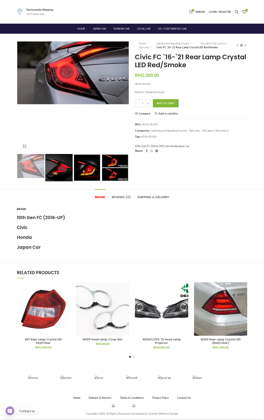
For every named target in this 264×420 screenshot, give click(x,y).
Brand (100, 197)
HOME (81, 28)
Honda (174, 146)
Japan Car (99, 28)
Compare (144, 113)
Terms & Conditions (132, 397)
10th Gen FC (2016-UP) (149, 146)
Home (142, 43)
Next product (245, 45)
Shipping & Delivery (153, 197)
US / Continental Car (172, 28)
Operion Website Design (163, 413)
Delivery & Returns (100, 397)
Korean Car (121, 28)
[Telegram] (156, 150)
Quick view (67, 306)
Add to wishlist (168, 113)
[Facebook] (147, 150)
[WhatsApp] (151, 150)
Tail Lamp (144, 47)
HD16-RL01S (149, 136)
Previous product (237, 45)
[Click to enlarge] (24, 146)
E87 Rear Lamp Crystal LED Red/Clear (43, 341)
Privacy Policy (160, 397)
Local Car (144, 28)
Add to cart (166, 103)
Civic (166, 146)
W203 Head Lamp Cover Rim (102, 339)
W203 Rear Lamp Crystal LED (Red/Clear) (221, 341)
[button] (67, 297)
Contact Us (184, 397)
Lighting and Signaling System (172, 43)
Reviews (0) (121, 197)
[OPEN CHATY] (10, 410)
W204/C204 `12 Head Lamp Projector (161, 341)
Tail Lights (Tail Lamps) (212, 43)
